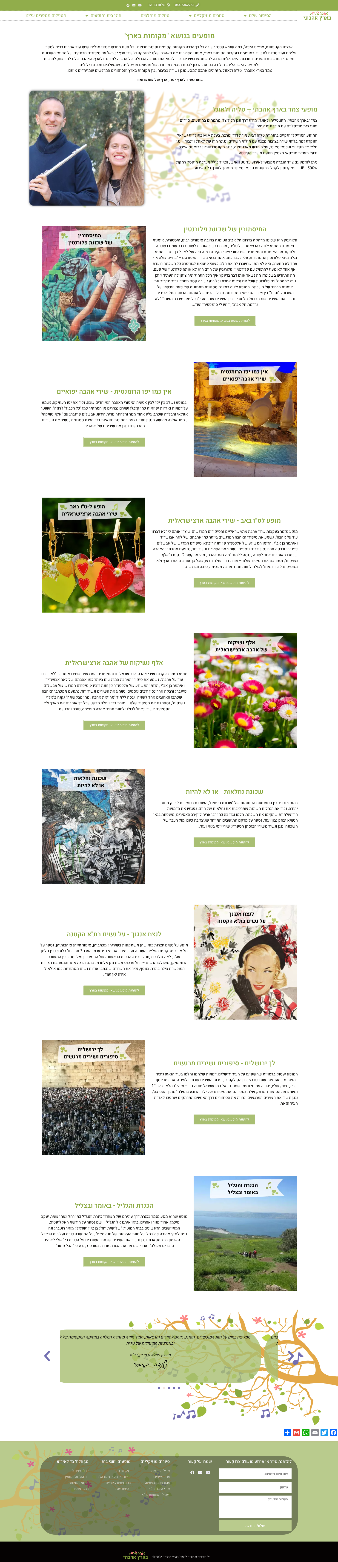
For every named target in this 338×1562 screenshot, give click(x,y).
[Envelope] (134, 5)
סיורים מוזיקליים (209, 15)
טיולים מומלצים (155, 15)
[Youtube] (140, 5)
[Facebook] (128, 5)
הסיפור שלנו (260, 15)
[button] (291, 1356)
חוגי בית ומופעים (106, 15)
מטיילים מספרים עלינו (46, 15)
